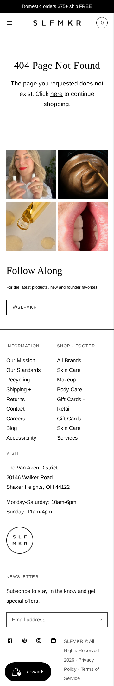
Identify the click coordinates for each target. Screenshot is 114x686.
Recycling (18, 380)
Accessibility (21, 438)
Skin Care (68, 370)
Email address (27, 613)
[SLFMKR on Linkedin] (53, 641)
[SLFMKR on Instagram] (38, 641)
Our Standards (23, 370)
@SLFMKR (25, 307)
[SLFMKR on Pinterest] (24, 641)
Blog (11, 428)
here (56, 94)
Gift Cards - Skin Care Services (71, 428)
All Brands (69, 360)
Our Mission (20, 360)
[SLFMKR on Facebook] (10, 641)
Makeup (66, 380)
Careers (15, 419)
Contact (15, 409)
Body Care (69, 390)
